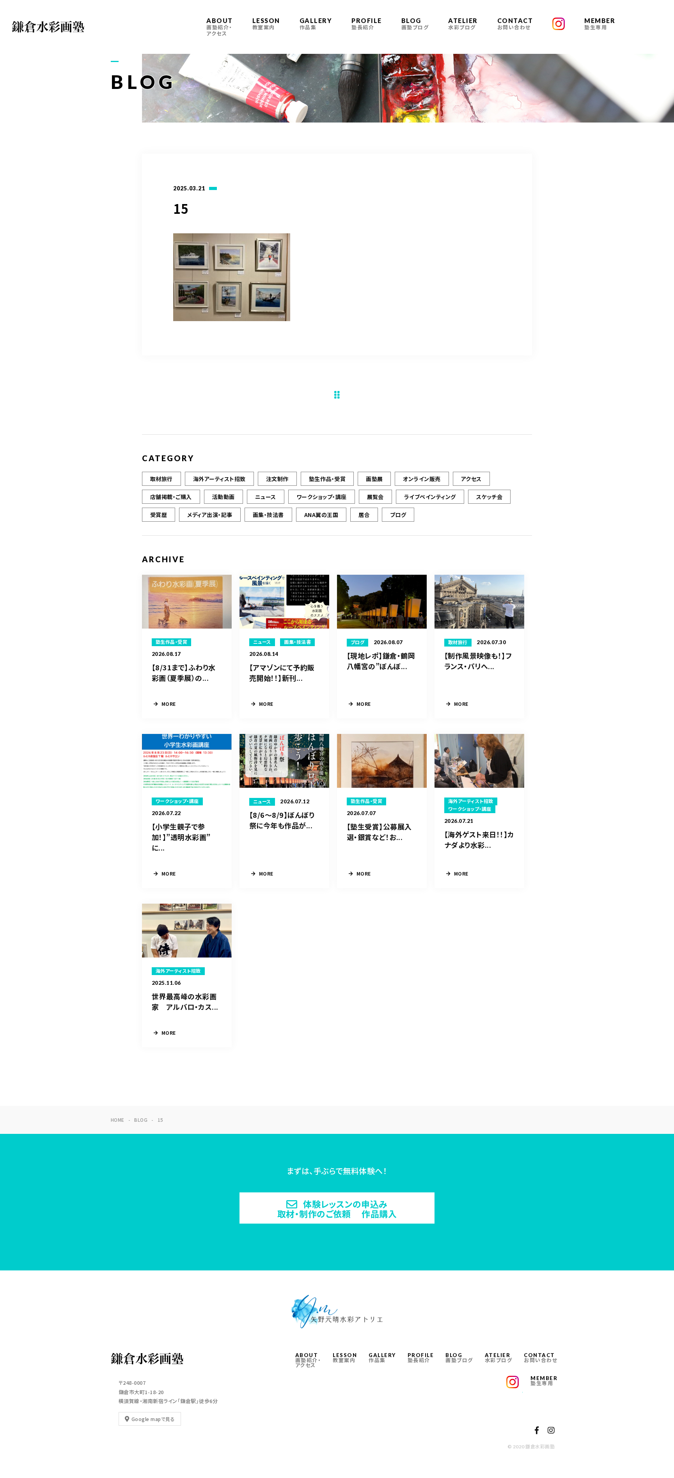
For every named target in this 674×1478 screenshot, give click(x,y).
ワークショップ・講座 (321, 497)
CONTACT (515, 23)
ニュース (265, 497)
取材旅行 (161, 479)
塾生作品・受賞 (327, 479)
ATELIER (463, 23)
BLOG (415, 23)
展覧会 (375, 497)
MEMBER (599, 23)
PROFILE (366, 23)
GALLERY (316, 23)
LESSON (266, 23)
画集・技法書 (268, 515)
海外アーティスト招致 (219, 479)
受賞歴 (158, 515)
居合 (364, 515)
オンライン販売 (421, 479)
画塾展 (374, 479)
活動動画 (223, 497)
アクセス (471, 479)
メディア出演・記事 (209, 515)
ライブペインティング (430, 497)
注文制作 (277, 479)
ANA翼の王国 (321, 515)
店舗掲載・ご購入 (171, 497)
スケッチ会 (489, 497)
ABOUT (219, 27)
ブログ (398, 515)
